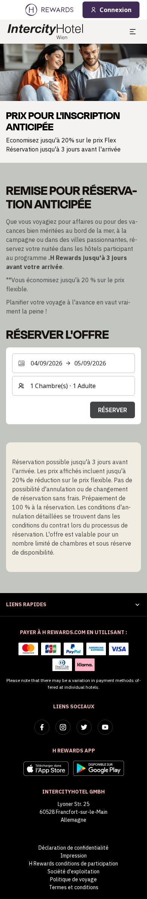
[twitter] (84, 727)
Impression (73, 855)
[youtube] (105, 727)
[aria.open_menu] (132, 31)
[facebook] (41, 727)
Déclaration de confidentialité (73, 847)
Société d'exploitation (73, 871)
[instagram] (62, 727)
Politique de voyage (73, 879)
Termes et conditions (73, 887)
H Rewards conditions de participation (73, 863)
